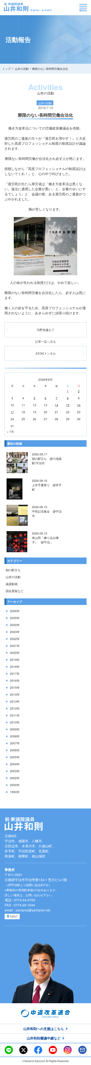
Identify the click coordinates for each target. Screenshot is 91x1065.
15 (67, 405)
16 (78, 405)
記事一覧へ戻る (45, 341)
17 (12, 412)
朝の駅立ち (13, 570)
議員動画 (12, 584)
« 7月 (10, 431)
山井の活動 (13, 577)
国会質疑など (14, 591)
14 (56, 405)
